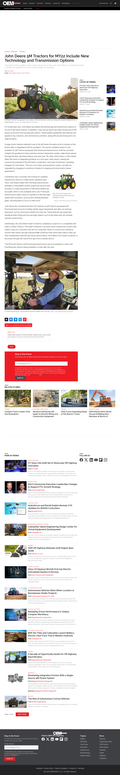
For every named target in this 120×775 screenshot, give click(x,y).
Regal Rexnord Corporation (41, 617)
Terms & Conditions (61, 768)
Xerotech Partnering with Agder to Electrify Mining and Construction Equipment (45, 414)
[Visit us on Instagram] (105, 460)
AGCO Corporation (38, 490)
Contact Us (73, 768)
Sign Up (20, 378)
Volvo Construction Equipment (42, 575)
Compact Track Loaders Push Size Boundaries (17, 413)
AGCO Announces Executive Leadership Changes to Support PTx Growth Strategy (92, 100)
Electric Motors (34, 609)
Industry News (94, 409)
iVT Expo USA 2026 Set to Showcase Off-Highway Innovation (89, 88)
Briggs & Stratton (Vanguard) (42, 681)
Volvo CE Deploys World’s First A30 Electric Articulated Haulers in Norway (49, 570)
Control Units (33, 503)
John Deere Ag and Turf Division (19, 73)
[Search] (111, 3)
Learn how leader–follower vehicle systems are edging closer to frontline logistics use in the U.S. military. (52, 705)
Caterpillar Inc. (37, 532)
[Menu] (115, 3)
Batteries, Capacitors (40, 409)
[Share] (11, 319)
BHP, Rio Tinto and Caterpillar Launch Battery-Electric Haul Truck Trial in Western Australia (51, 634)
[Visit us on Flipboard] (101, 460)
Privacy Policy (46, 374)
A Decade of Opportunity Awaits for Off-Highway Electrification (52, 655)
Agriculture (32, 481)
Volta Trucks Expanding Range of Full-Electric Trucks (74, 413)
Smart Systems (33, 460)
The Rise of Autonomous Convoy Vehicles (48, 698)
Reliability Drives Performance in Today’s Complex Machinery (48, 613)
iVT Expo (35, 469)
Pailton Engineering (39, 702)
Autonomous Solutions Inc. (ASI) (43, 596)
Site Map (81, 768)
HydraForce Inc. (37, 511)
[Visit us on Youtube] (96, 460)
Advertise (39, 768)
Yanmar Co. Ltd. (37, 554)
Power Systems (33, 566)
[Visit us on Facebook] (81, 460)
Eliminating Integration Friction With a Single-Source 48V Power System (51, 676)
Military (31, 696)
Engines (30, 545)
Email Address (20, 360)
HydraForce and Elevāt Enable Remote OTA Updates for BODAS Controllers (91, 112)
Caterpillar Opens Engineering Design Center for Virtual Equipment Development (91, 125)
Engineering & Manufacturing (38, 524)
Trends (22, 51)
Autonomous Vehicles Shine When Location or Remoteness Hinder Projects (51, 591)
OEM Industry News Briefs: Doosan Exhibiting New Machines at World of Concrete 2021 (100, 414)
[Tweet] (20, 319)
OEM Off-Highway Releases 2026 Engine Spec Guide (51, 549)
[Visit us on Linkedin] (91, 460)
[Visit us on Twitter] (86, 460)
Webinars (31, 673)
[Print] (6, 319)
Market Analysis (11, 51)
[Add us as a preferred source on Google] (24, 319)
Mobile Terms (34, 374)
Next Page (22, 714)
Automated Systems (35, 588)
